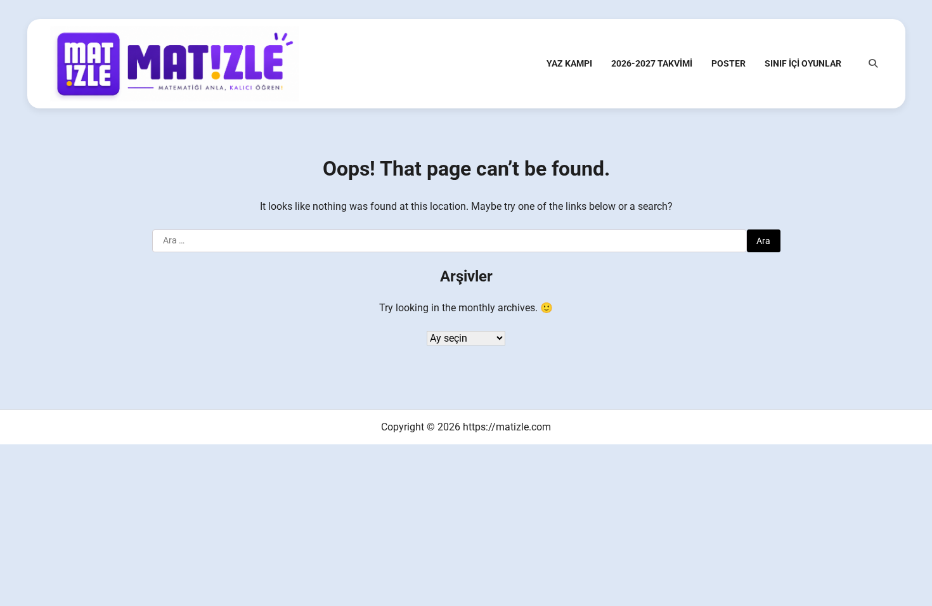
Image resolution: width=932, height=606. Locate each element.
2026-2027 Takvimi (651, 63)
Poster (728, 63)
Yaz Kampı (569, 63)
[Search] (873, 63)
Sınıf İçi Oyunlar (803, 63)
